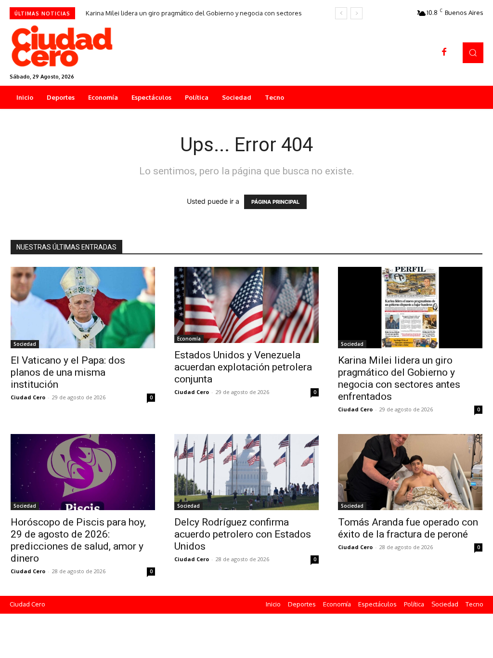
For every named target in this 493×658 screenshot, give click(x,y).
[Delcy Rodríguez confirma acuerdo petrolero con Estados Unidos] (246, 472)
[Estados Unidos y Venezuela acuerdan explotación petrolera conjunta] (246, 304)
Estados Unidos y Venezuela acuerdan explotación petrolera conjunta (243, 367)
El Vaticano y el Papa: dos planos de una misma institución (68, 372)
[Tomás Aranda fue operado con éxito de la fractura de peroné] (410, 472)
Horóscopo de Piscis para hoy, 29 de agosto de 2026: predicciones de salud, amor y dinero (78, 540)
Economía (189, 338)
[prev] (341, 13)
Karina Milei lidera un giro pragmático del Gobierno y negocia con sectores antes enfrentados (399, 378)
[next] (356, 13)
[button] (473, 52)
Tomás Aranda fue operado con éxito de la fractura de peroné (408, 528)
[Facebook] (444, 52)
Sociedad (24, 344)
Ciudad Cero (28, 397)
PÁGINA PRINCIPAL (275, 201)
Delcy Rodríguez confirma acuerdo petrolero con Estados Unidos (242, 534)
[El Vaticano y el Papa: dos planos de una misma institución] (83, 307)
